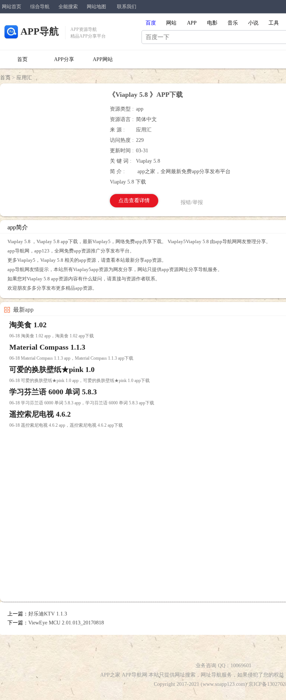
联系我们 (126, 6)
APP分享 (64, 59)
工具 (273, 23)
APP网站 (103, 59)
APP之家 (110, 675)
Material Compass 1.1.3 (47, 347)
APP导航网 (134, 675)
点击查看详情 (134, 200)
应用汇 (24, 77)
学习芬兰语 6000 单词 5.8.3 (53, 392)
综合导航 (40, 6)
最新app (23, 309)
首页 (22, 59)
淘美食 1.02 (28, 325)
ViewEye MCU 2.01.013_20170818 (66, 623)
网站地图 (96, 6)
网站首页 (11, 6)
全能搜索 (68, 6)
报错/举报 (192, 202)
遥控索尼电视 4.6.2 (40, 414)
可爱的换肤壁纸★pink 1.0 (52, 369)
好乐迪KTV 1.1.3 (47, 614)
